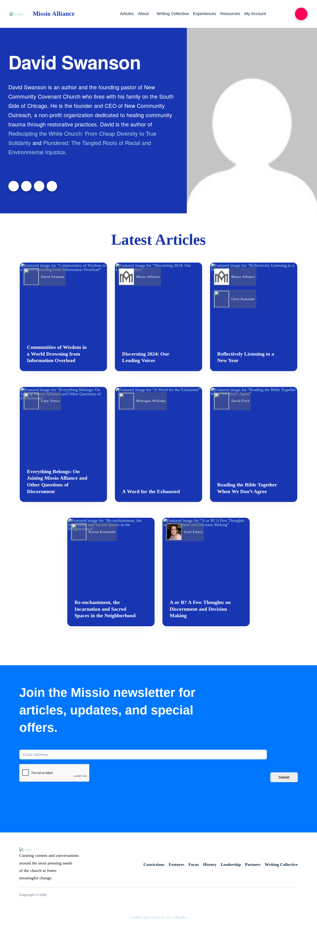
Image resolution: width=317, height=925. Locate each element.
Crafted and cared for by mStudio (158, 917)
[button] (301, 14)
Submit (284, 777)
